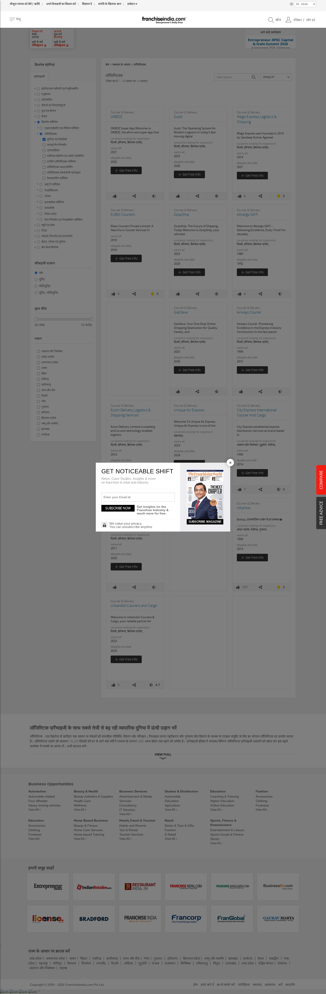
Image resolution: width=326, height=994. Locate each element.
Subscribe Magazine (205, 521)
